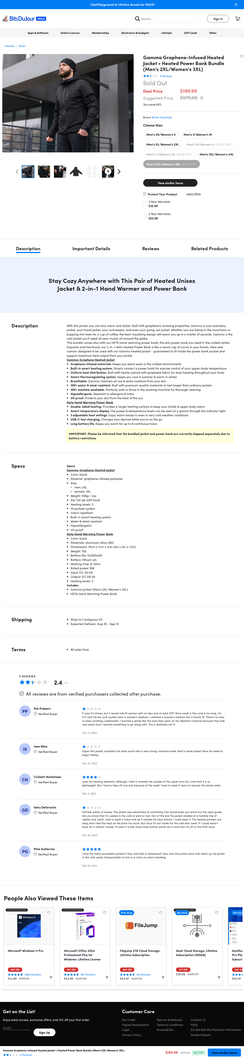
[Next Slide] (119, 171)
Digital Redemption (135, 1024)
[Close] (236, 4)
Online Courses (70, 33)
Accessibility (165, 1029)
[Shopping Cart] (238, 18)
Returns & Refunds (169, 1020)
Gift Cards (190, 33)
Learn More (193, 194)
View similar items (170, 183)
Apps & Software (38, 33)
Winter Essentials (162, 117)
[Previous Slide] (17, 171)
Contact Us (198, 1020)
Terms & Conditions (170, 1024)
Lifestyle (166, 33)
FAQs (194, 1024)
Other (213, 33)
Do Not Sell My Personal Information (216, 1029)
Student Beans (201, 1035)
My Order (129, 1020)
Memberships (100, 33)
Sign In (218, 19)
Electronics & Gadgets (135, 33)
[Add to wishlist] (241, 56)
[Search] (137, 18)
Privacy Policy (131, 1035)
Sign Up (44, 1032)
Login (126, 1029)
